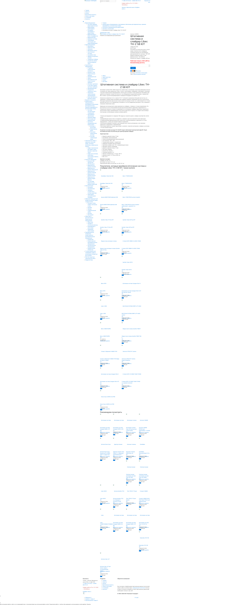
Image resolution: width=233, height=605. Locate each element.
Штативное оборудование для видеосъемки (92, 123)
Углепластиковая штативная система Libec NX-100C (131, 476)
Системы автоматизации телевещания (91, 112)
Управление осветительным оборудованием (91, 94)
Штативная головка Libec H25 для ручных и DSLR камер (131, 429)
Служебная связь (92, 54)
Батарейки (90, 187)
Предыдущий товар (105, 32)
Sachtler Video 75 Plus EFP (106, 227)
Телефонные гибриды (93, 59)
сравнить (107, 188)
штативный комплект (141, 74)
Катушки (90, 213)
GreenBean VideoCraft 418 (106, 183)
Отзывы (105, 78)
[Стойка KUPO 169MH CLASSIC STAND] (131, 240)
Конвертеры (90, 239)
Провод (89, 209)
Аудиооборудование (90, 44)
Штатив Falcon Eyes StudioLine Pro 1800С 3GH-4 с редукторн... (105, 453)
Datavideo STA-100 (143, 545)
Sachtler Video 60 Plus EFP (128, 227)
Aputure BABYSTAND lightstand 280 (108, 204)
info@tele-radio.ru (87, 591)
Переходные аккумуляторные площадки (92, 196)
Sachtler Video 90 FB (126, 269)
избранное (102, 432)
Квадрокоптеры (89, 259)
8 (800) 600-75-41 (136, 0)
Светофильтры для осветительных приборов (92, 81)
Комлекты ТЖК (91, 72)
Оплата (104, 80)
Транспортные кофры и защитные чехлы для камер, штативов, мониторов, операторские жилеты (91, 143)
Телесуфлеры (91, 40)
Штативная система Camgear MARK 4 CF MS (105, 429)
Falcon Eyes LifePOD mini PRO (107, 404)
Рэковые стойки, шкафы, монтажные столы (92, 205)
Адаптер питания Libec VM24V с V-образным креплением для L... (118, 453)
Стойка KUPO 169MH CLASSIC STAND (131, 248)
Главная (87, 10)
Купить (133, 68)
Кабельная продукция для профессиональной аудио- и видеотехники (91, 200)
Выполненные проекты (90, 14)
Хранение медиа (92, 117)
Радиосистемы (91, 47)
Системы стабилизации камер (93, 138)
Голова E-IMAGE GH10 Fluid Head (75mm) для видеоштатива (144, 500)
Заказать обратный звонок (128, 7)
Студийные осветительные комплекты (91, 69)
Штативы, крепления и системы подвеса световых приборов (93, 85)
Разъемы (90, 207)
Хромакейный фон (92, 88)
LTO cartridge (91, 181)
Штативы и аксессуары (141, 72)
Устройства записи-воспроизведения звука (92, 62)
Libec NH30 (103, 498)
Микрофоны (90, 46)
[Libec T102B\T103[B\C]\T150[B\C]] (106, 514)
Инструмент (91, 214)
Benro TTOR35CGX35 (127, 183)
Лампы (89, 78)
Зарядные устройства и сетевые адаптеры (92, 191)
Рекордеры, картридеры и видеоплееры (91, 32)
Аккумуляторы (91, 188)
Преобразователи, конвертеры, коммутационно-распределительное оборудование (90, 235)
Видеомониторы (92, 37)
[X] (134, 71)
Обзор (104, 75)
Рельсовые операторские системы (93, 133)
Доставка (105, 81)
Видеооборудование (90, 23)
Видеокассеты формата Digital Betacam (91, 178)
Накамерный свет (92, 76)
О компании (88, 17)
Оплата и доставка (89, 16)
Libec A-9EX (103, 313)
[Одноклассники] (133, 71)
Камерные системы (92, 38)
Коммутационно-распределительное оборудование (92, 242)
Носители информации (90, 159)
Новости (87, 11)
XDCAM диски (91, 164)
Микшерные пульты (92, 50)
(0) (100, 184)
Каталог (87, 13)
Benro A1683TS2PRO (105, 336)
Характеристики (107, 77)
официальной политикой (139, 587)
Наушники (90, 49)
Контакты (87, 19)
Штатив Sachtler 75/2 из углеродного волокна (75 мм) (118, 500)
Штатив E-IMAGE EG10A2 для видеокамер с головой (144, 429)
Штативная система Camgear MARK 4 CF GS (131, 524)
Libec (134, 74)
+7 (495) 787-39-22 (126, 0)
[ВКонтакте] (131, 71)
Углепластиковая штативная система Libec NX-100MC (143, 476)
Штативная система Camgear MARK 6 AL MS (118, 524)
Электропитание (89, 185)
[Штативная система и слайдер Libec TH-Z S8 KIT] (112, 34)
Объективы (90, 222)
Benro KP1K (102, 290)
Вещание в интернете (90, 100)
